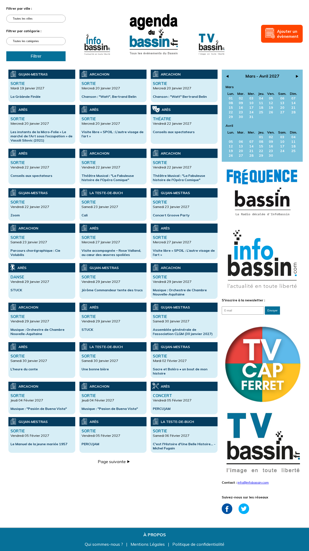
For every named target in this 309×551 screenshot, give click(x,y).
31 (251, 117)
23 (241, 112)
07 (293, 98)
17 (251, 107)
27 (282, 112)
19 (271, 107)
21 (293, 107)
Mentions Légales (148, 544)
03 (251, 98)
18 (261, 107)
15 (231, 107)
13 (282, 103)
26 (271, 112)
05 (271, 98)
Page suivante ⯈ (114, 461)
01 (231, 98)
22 (231, 112)
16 (241, 107)
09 (241, 103)
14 (293, 103)
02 (241, 98)
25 (261, 112)
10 (251, 103)
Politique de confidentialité (198, 544)
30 (241, 117)
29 (231, 117)
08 (231, 103)
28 (293, 112)
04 (261, 98)
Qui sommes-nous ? (104, 544)
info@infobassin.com (253, 482)
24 (251, 112)
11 (261, 103)
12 (271, 103)
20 (282, 107)
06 (282, 98)
